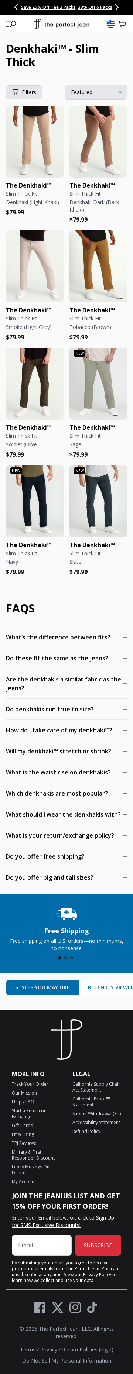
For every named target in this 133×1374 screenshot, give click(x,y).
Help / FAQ (23, 1102)
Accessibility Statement (96, 1122)
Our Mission (24, 1093)
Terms (27, 1349)
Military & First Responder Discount (33, 1155)
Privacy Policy (97, 1274)
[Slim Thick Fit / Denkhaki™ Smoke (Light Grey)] (35, 266)
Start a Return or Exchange (29, 1113)
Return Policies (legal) (87, 1349)
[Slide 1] (59, 957)
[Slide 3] (71, 957)
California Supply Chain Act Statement (96, 1087)
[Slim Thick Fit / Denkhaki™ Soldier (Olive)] (35, 384)
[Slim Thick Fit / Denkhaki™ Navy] (35, 501)
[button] (11, 24)
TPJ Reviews (24, 1143)
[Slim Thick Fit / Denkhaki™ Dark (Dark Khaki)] (98, 142)
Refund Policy (86, 1131)
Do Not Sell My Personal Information (66, 1360)
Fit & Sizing (23, 1134)
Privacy (48, 1349)
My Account (24, 1181)
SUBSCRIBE (98, 1244)
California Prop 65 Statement (91, 1102)
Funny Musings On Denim (31, 1170)
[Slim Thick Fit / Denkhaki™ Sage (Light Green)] (98, 384)
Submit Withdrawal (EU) (96, 1113)
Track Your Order (30, 1084)
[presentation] (66, 927)
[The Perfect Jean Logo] (61, 24)
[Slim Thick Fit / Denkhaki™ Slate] (98, 501)
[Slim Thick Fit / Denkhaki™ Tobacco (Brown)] (98, 266)
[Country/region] (110, 24)
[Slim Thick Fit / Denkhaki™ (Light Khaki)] (35, 142)
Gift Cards (22, 1125)
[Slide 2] (65, 957)
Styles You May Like (42, 987)
